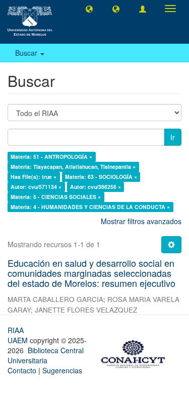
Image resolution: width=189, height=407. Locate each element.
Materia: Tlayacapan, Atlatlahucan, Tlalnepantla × (73, 166)
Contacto (22, 370)
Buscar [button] (27, 53)
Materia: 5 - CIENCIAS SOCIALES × (56, 196)
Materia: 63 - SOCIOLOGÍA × (101, 176)
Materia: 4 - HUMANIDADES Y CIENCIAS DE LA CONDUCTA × (90, 207)
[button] (89, 8)
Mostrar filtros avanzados (141, 221)
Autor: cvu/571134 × (36, 186)
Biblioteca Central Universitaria (46, 355)
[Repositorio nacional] (136, 352)
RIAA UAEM (19, 335)
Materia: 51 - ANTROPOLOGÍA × (51, 156)
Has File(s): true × (33, 176)
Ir (172, 137)
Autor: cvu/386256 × (95, 186)
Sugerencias (62, 370)
